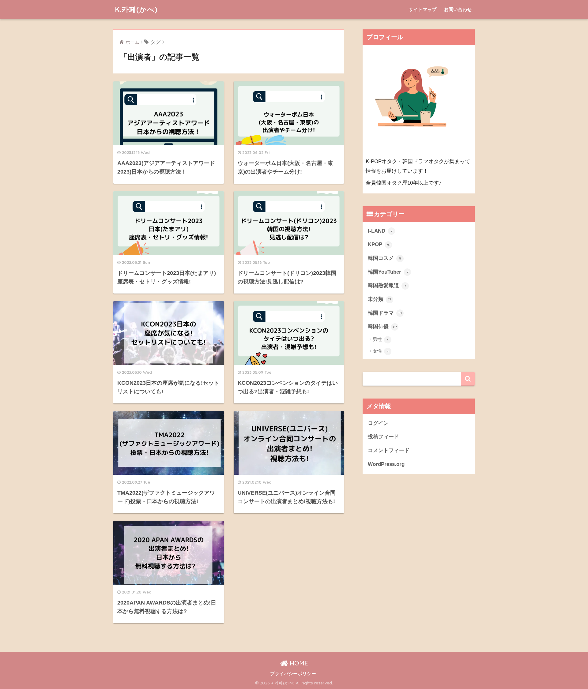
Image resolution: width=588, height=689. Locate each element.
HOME (298, 663)
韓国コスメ (384, 258)
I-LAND (380, 231)
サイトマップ (422, 9)
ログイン (378, 423)
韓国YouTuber (388, 272)
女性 (381, 351)
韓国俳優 (382, 326)
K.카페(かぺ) (136, 9)
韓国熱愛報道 (387, 285)
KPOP (379, 244)
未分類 (379, 299)
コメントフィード (388, 450)
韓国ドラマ (385, 313)
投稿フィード (383, 437)
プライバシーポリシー (293, 673)
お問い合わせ (458, 9)
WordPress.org (386, 464)
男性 (381, 339)
